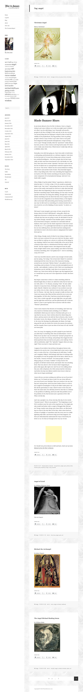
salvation (8, 94)
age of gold (8, 62)
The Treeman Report (10, 28)
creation (7, 77)
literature (10, 83)
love (6, 86)
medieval (63, 604)
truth (15, 96)
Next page (76, 679)
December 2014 (9, 157)
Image (36, 77)
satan (12, 94)
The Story (7, 169)
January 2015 (8, 154)
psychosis (57, 466)
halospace (7, 81)
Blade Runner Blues (46, 120)
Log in (6, 191)
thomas (11, 96)
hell (15, 81)
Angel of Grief (39, 481)
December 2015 (9, 126)
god (39, 467)
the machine (7, 96)
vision (17, 98)
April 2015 (7, 146)
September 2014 (9, 159)
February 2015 (8, 152)
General (7, 182)
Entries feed (8, 194)
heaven (12, 81)
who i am (7, 25)
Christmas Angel (40, 23)
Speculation (8, 174)
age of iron (14, 62)
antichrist (12, 66)
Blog (6, 20)
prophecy (43, 467)
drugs (47, 467)
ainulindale (8, 64)
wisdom (8, 100)
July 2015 (7, 139)
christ (7, 75)
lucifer (11, 86)
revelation (13, 92)
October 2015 (8, 131)
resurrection (8, 92)
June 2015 (7, 141)
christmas (69, 77)
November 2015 (9, 128)
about (6, 23)
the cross (17, 94)
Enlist (6, 171)
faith (17, 79)
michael (8, 88)
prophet (54, 467)
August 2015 (8, 136)
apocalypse (8, 69)
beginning (8, 71)
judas (6, 83)
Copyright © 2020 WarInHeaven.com (43, 689)
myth (13, 88)
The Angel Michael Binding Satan (46, 618)
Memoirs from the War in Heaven (43, 448)
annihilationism (7, 66)
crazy (50, 467)
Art (5, 179)
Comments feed (9, 197)
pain (17, 88)
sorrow (53, 535)
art (12, 68)
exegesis (14, 79)
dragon (14, 77)
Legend (7, 17)
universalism (7, 98)
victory (13, 98)
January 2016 (8, 123)
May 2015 (7, 144)
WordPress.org (8, 199)
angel (14, 64)
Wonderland (8, 177)
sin (15, 94)
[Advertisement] (54, 434)
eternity (7, 79)
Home (6, 15)
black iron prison (10, 73)
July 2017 (7, 118)
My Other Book (8, 52)
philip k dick (9, 91)
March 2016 (8, 120)
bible (13, 71)
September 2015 (9, 133)
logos (15, 83)
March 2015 (8, 149)
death (10, 77)
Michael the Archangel (42, 549)
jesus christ (63, 77)
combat (13, 75)
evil (11, 79)
